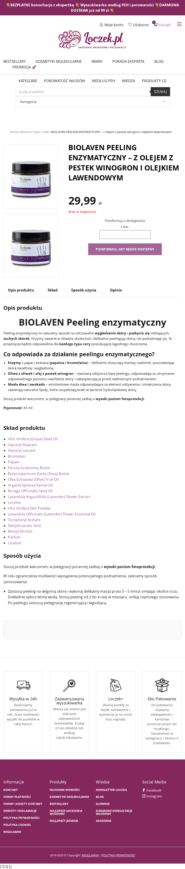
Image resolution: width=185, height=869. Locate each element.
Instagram (154, 796)
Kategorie (27, 80)
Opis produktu (21, 290)
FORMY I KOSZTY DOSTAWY (22, 803)
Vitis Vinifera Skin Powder (29, 508)
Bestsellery (14, 61)
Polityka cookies (17, 824)
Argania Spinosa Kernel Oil (30, 485)
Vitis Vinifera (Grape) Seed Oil (33, 438)
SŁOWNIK (103, 803)
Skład (53, 290)
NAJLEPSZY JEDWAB (64, 820)
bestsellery (59, 803)
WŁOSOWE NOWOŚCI (65, 789)
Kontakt (10, 789)
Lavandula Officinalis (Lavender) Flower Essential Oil (51, 514)
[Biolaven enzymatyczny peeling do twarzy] (30, 175)
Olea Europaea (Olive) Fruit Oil (33, 479)
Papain (14, 461)
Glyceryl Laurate (21, 450)
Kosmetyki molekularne (59, 61)
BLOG (100, 796)
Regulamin (12, 831)
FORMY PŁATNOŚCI (17, 796)
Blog (159, 61)
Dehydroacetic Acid (24, 525)
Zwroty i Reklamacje (20, 810)
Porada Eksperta (128, 61)
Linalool (14, 543)
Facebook (153, 790)
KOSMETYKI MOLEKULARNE (69, 796)
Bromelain (16, 456)
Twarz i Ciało (40, 132)
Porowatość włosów (64, 80)
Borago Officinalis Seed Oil (30, 490)
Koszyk (162, 24)
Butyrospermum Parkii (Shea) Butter (39, 473)
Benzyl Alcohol (20, 531)
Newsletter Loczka (111, 789)
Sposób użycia (83, 290)
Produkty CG (154, 80)
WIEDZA (128, 80)
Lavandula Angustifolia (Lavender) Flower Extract (49, 496)
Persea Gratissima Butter (29, 467)
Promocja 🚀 (24, 67)
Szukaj (160, 91)
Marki (97, 61)
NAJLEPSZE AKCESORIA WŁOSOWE (66, 812)
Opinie (116, 290)
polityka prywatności (118, 855)
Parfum (14, 537)
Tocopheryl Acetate (24, 519)
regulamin (90, 855)
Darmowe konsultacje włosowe (114, 812)
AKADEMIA (103, 820)
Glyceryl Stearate (22, 444)
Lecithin (14, 502)
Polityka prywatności (21, 817)
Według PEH (103, 80)
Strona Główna (20, 132)
